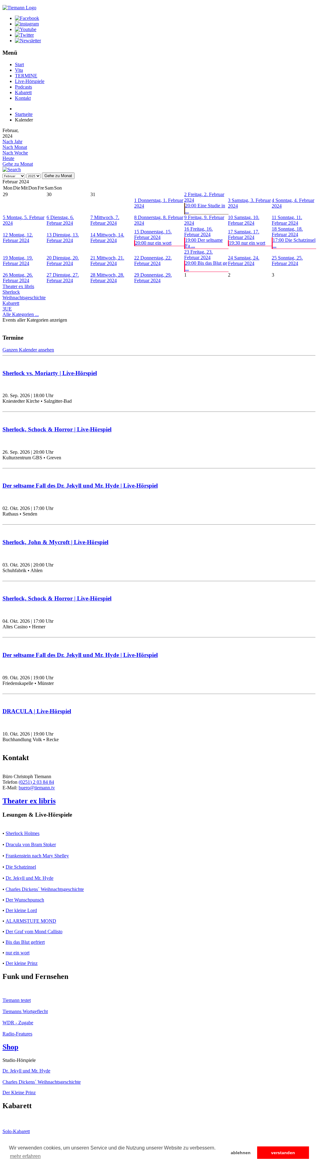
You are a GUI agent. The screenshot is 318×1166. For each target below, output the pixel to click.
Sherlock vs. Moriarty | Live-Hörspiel (49, 373)
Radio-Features (17, 1033)
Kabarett (23, 92)
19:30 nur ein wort (247, 243)
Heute (8, 158)
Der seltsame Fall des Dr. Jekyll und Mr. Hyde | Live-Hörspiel (80, 485)
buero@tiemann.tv (37, 787)
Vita (19, 70)
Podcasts (23, 87)
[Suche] (11, 169)
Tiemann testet (16, 1000)
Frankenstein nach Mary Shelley (37, 855)
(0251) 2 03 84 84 (36, 782)
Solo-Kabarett (16, 1131)
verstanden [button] (283, 1152)
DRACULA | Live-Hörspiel (36, 711)
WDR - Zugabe (17, 1022)
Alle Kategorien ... (20, 314)
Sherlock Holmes (22, 833)
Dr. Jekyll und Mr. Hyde (29, 878)
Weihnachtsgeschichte (24, 297)
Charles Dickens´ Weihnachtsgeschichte (45, 889)
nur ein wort (18, 952)
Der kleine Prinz (22, 963)
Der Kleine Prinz (19, 1092)
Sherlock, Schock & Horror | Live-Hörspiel (56, 429)
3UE (7, 308)
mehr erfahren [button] (25, 1156)
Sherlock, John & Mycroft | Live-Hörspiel (55, 542)
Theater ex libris (18, 286)
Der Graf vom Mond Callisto (34, 931)
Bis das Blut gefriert (25, 942)
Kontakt (23, 98)
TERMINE (26, 75)
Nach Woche (15, 152)
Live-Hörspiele (29, 81)
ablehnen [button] (241, 1152)
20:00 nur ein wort (153, 243)
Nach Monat (14, 147)
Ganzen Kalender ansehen (28, 349)
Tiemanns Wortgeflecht (25, 1011)
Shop (10, 1047)
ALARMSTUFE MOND (31, 921)
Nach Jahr (12, 141)
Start (19, 64)
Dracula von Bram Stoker (31, 844)
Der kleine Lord (21, 910)
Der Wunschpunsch (25, 899)
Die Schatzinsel (21, 867)
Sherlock (11, 292)
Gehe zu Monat (17, 164)
